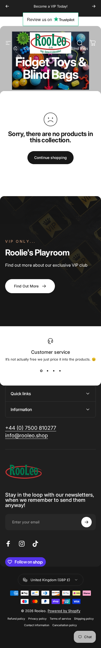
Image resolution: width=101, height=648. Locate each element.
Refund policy (16, 618)
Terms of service (60, 618)
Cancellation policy (64, 625)
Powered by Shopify (64, 611)
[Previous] (7, 6)
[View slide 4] (60, 371)
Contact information (36, 625)
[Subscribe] (86, 522)
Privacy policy (37, 618)
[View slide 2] (47, 371)
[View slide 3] (54, 371)
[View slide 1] (41, 371)
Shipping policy (84, 618)
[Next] (93, 6)
